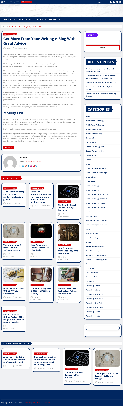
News (29, 20)
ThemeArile (47, 403)
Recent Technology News (95, 247)
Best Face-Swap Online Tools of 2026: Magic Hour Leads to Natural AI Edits (13, 318)
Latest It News (91, 177)
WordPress (27, 403)
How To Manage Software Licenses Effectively (40, 247)
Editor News (36, 403)
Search (91, 35)
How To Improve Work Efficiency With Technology (68, 251)
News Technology (92, 234)
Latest (18, 20)
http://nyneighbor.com (33, 161)
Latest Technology (92, 186)
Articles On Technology (94, 129)
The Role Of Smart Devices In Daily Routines (67, 207)
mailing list (9, 147)
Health (88, 160)
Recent (40, 20)
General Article (91, 155)
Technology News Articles (95, 294)
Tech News (90, 264)
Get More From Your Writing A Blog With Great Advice (26, 27)
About (6, 20)
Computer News (91, 138)
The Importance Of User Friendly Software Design (12, 247)
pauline (8, 48)
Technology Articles (93, 286)
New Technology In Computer (96, 220)
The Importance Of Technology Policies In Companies (67, 291)
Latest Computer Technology (96, 168)
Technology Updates (93, 312)
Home (5, 27)
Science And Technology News (96, 255)
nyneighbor (13, 9)
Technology (55, 20)
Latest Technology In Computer (97, 194)
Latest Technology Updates (95, 203)
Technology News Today (94, 303)
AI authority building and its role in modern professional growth (13, 195)
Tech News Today (92, 273)
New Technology (92, 212)
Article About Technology (95, 121)
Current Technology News (95, 147)
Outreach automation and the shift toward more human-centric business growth (41, 196)
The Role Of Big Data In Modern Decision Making (41, 291)
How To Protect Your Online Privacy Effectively (13, 291)
